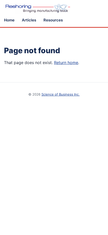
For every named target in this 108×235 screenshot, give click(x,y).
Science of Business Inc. (60, 94)
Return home (66, 62)
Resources (53, 20)
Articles (29, 20)
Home (9, 20)
